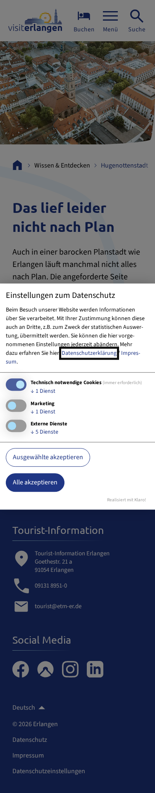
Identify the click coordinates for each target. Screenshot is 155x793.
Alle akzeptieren (35, 482)
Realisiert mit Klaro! (126, 500)
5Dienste (44, 432)
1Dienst (43, 391)
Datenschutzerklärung (89, 353)
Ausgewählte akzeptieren (48, 457)
